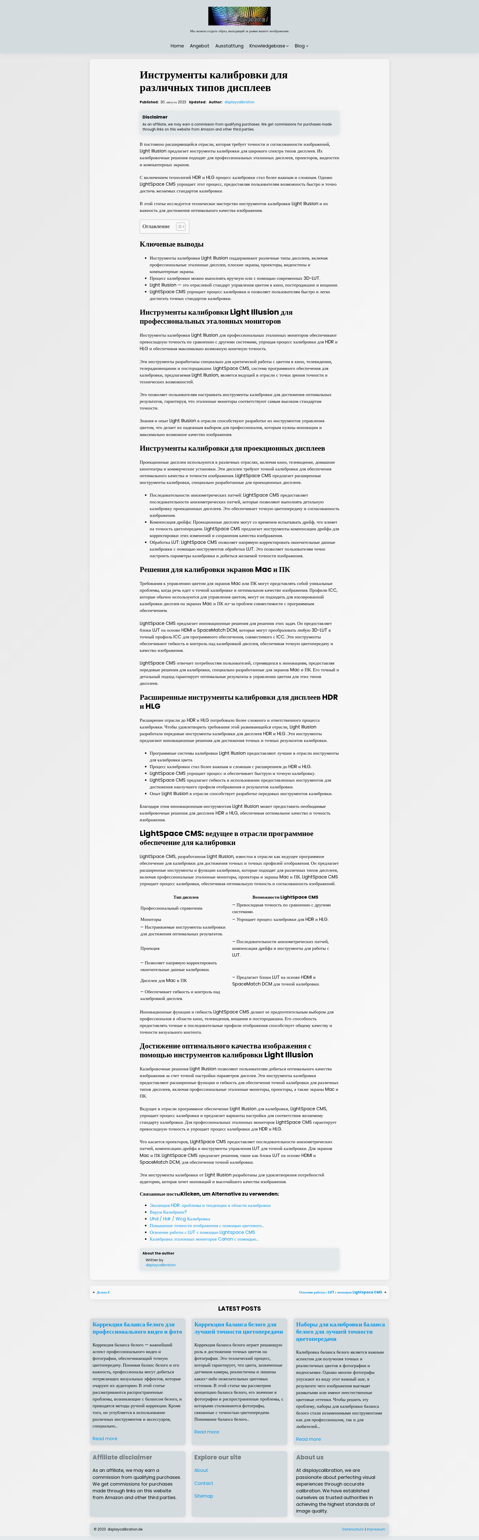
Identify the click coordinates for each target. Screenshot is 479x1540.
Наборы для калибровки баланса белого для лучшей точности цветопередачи (340, 1331)
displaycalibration (239, 102)
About (201, 1470)
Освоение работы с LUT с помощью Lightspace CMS (340, 1292)
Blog (300, 46)
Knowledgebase (267, 46)
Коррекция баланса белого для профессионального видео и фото (137, 1328)
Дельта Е (103, 1292)
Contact (203, 1483)
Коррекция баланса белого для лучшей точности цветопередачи (238, 1328)
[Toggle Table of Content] (178, 226)
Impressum (376, 1529)
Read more (105, 1438)
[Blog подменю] (307, 45)
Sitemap (203, 1496)
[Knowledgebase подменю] (287, 45)
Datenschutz (353, 1529)
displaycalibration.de (125, 1529)
